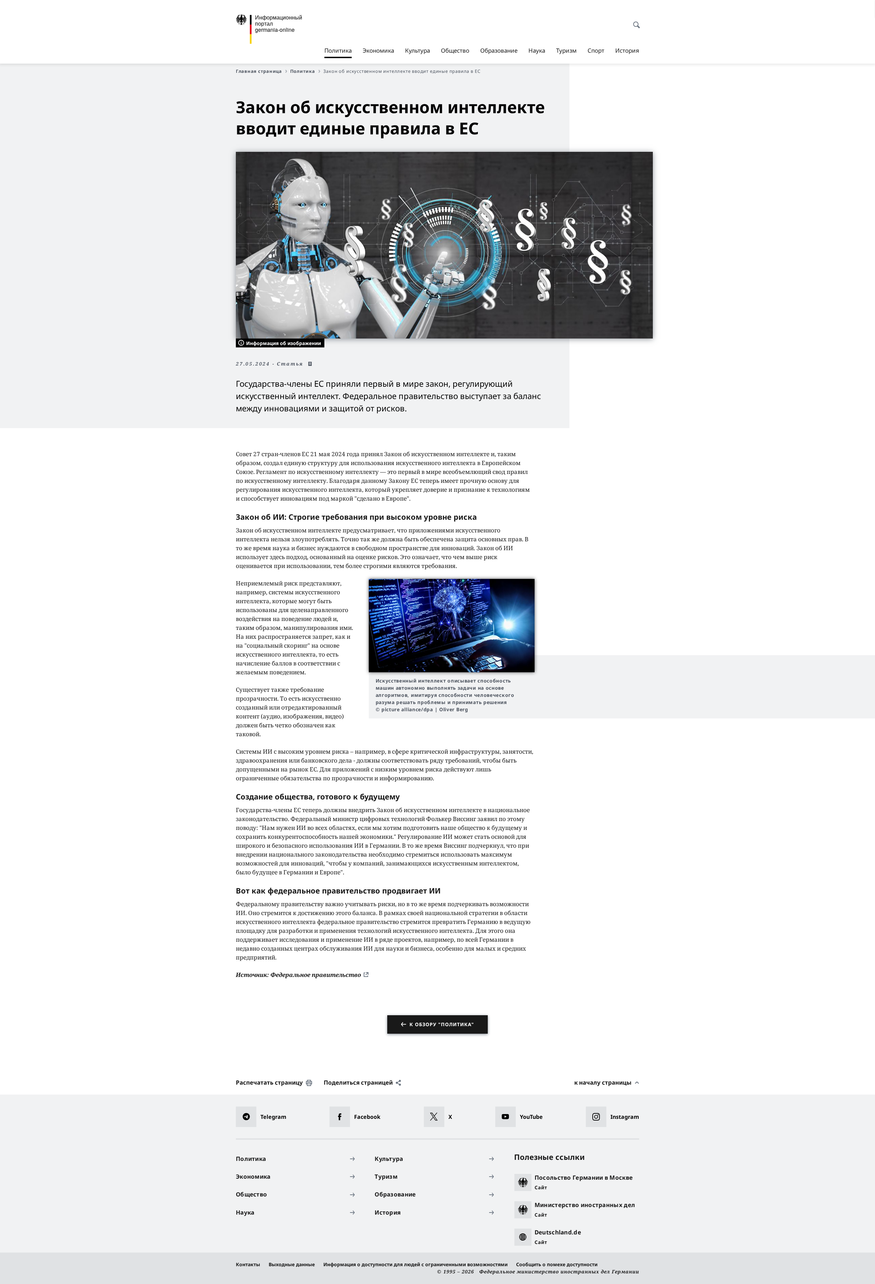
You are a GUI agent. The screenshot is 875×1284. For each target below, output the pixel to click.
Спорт (596, 50)
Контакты (248, 1264)
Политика (338, 52)
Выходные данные (292, 1264)
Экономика (378, 50)
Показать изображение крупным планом (451, 625)
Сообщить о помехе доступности (556, 1264)
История (627, 50)
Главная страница (259, 71)
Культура (417, 50)
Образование (498, 50)
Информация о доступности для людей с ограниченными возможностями (415, 1264)
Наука (536, 50)
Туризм (566, 50)
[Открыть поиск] (634, 21)
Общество (455, 50)
